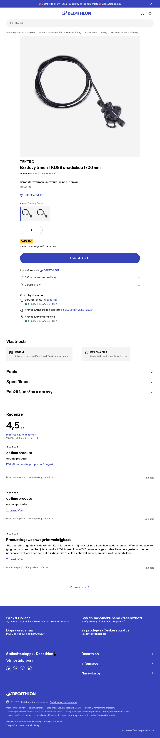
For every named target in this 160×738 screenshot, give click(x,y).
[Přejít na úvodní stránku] (76, 13)
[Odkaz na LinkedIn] (29, 668)
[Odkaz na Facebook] (8, 668)
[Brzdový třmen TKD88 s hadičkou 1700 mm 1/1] (80, 96)
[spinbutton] (31, 230)
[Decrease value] (24, 230)
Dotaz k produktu (34, 195)
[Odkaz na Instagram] (22, 668)
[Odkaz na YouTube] (15, 668)
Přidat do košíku (80, 258)
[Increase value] (38, 230)
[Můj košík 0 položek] (150, 13)
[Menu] (10, 13)
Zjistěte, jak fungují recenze (20, 438)
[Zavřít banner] (151, 3)
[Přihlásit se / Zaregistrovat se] (142, 13)
